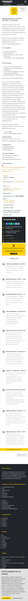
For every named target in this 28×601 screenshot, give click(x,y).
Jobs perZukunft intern (8, 487)
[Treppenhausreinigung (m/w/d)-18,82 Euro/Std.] (14, 268)
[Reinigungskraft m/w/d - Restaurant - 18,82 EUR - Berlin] (14, 438)
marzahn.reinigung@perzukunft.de (15, 241)
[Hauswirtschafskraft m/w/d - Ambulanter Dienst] (14, 396)
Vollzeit (5, 179)
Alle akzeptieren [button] (6, 598)
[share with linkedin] (9, 224)
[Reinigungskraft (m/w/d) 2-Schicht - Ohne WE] (14, 417)
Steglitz (4, 553)
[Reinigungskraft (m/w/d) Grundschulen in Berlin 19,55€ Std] (14, 337)
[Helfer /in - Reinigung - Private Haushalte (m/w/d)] (14, 376)
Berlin (8, 186)
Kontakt (4, 500)
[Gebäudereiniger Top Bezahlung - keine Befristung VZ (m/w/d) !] (14, 317)
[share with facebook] (7, 224)
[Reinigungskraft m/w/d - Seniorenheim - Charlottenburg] (14, 283)
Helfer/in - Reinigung (9, 200)
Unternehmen (5, 490)
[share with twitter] (16, 224)
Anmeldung (7, 4)
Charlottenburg (6, 514)
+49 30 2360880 (10, 238)
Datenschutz (5, 502)
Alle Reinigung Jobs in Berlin (14, 449)
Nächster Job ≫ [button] (22, 9)
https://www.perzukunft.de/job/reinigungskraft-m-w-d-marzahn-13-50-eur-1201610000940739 (13, 169)
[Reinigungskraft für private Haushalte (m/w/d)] (14, 357)
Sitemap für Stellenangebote (9, 508)
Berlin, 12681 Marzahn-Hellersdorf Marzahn (12, 189)
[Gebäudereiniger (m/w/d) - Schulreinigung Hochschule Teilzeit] (14, 299)
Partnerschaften (6, 507)
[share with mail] (18, 224)
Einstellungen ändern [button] (18, 598)
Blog (3, 489)
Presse (4, 492)
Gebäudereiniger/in (9, 202)
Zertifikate (4, 504)
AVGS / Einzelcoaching (8, 505)
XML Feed (4, 495)
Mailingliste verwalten (7, 497)
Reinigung (5, 176)
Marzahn (4, 531)
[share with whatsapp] (11, 224)
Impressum (5, 493)
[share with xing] (14, 224)
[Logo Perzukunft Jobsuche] (7, 1)
